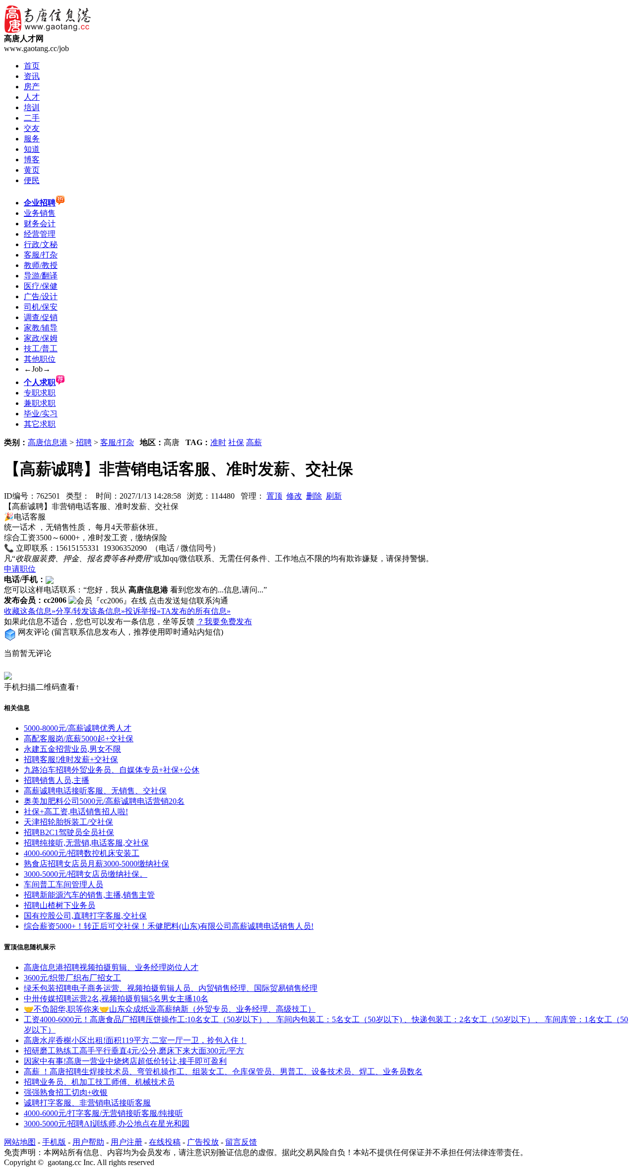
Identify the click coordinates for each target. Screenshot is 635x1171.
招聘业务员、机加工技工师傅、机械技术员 (99, 1082)
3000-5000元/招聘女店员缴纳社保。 (85, 874)
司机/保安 (41, 307)
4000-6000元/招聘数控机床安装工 (81, 853)
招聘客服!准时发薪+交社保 (71, 759)
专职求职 (40, 393)
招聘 (84, 442)
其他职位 (40, 359)
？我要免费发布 (224, 621)
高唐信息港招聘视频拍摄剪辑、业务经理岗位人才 (111, 967)
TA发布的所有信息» (196, 611)
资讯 (32, 76)
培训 (32, 107)
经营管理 (40, 234)
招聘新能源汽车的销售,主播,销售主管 (89, 895)
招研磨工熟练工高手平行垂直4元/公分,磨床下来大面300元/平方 (134, 1050)
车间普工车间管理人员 (63, 884)
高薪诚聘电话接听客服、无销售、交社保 (95, 790)
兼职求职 (40, 403)
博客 (32, 159)
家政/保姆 (41, 338)
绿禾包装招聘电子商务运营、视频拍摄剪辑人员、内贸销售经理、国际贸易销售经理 (171, 988)
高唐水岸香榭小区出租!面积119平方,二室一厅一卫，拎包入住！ (135, 1040)
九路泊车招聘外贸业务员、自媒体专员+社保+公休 (111, 770)
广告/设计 (41, 296)
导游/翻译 (41, 275)
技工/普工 (41, 348)
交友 (32, 128)
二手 (32, 118)
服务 (32, 138)
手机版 (54, 1142)
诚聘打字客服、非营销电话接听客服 (87, 1103)
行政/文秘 (41, 244)
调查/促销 (41, 317)
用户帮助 (88, 1142)
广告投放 (203, 1142)
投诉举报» (143, 611)
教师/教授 (41, 265)
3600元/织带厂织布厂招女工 (72, 978)
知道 (32, 149)
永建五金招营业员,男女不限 (72, 749)
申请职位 (20, 569)
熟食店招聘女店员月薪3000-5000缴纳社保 (96, 863)
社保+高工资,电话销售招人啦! (76, 811)
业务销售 (40, 213)
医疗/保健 (41, 286)
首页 (32, 66)
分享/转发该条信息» (90, 611)
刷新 (334, 496)
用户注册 (126, 1142)
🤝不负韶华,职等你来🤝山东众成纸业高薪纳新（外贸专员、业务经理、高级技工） (170, 1009)
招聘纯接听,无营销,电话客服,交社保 (86, 843)
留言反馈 (241, 1142)
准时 (218, 442)
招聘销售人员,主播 (56, 780)
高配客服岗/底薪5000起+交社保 (78, 738)
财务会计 (40, 223)
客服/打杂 (41, 255)
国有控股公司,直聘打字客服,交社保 (85, 915)
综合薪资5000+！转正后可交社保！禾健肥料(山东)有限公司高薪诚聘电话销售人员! (169, 926)
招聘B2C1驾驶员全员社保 (69, 832)
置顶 (274, 496)
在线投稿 (165, 1142)
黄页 (32, 170)
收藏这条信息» (30, 611)
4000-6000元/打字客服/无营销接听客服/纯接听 (103, 1113)
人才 (32, 97)
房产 (32, 86)
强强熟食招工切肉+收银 (66, 1092)
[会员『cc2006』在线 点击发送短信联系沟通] (148, 601)
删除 (314, 496)
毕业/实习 (41, 413)
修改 (294, 496)
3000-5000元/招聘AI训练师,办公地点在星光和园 (107, 1123)
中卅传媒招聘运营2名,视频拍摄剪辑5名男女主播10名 (116, 998)
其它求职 (40, 424)
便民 (32, 180)
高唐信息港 (47, 442)
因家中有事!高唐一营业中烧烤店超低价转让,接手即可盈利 (125, 1061)
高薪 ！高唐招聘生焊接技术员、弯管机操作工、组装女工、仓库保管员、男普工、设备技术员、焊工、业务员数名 (223, 1071)
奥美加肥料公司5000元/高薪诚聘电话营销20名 (104, 801)
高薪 (254, 442)
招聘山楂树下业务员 (59, 905)
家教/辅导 (41, 328)
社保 (236, 442)
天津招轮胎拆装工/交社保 (68, 822)
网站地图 (20, 1142)
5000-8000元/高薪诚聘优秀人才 (77, 728)
